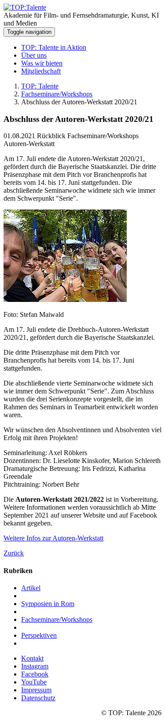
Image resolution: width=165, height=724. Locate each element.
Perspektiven (39, 635)
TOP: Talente (40, 86)
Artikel (30, 588)
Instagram (34, 666)
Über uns (34, 55)
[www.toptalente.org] (25, 7)
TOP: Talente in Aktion (53, 47)
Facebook (34, 674)
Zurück (14, 553)
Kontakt (32, 658)
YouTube (34, 682)
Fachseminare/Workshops (56, 94)
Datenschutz (38, 698)
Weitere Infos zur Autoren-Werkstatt (53, 538)
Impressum (36, 690)
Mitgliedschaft (41, 71)
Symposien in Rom (47, 603)
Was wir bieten (41, 63)
